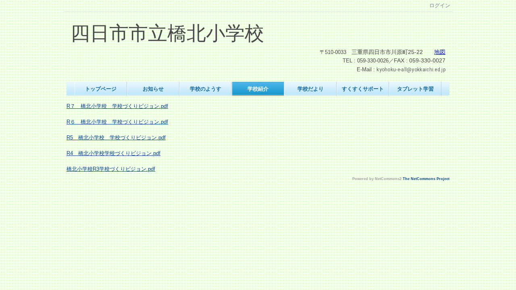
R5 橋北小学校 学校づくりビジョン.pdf (116, 138)
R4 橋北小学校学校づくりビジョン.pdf (113, 153)
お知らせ (153, 89)
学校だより (311, 89)
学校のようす (205, 89)
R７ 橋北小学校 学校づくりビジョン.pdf (117, 106)
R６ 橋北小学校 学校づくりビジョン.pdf (117, 122)
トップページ (101, 89)
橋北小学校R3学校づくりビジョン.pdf (111, 169)
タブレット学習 (415, 89)
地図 (439, 52)
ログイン (439, 5)
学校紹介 (258, 89)
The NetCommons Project (426, 179)
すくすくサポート (363, 89)
